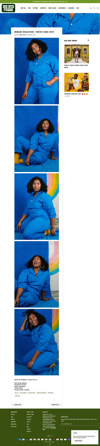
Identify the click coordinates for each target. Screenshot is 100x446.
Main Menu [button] (14, 412)
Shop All (13, 414)
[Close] (96, 432)
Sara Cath (17, 395)
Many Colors (14, 424)
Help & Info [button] (30, 412)
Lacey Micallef (31, 392)
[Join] (97, 424)
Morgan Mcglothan (41, 392)
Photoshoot (50, 392)
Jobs (28, 424)
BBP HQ (16, 392)
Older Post (17, 404)
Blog (28, 426)
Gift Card (29, 431)
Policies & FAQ (30, 414)
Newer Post (56, 404)
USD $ (48, 436)
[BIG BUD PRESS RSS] (88, 40)
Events (28, 421)
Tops (12, 416)
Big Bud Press (23, 392)
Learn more (78, 440)
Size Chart (29, 416)
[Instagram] (50, 444)
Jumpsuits (13, 421)
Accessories (13, 426)
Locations (29, 419)
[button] (29, 8)
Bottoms (13, 419)
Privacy (28, 429)
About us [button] (45, 412)
